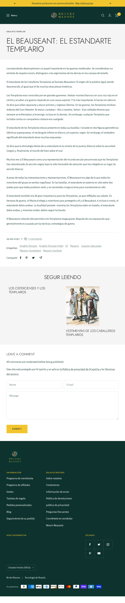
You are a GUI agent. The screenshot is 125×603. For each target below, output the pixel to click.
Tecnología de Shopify (35, 577)
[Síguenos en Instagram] (107, 544)
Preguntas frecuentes (57, 511)
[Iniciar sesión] (109, 15)
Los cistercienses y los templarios (27, 290)
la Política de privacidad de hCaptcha (80, 369)
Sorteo (10, 491)
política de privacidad (57, 505)
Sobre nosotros (54, 478)
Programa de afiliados (18, 485)
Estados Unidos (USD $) (20, 567)
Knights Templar (16, 32)
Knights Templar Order (51, 246)
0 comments (35, 239)
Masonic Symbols (52, 250)
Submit (17, 429)
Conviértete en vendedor (59, 518)
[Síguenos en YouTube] (98, 553)
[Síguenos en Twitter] (98, 544)
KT (66, 246)
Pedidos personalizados (19, 505)
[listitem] (20, 257)
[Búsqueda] (102, 15)
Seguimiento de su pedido (21, 518)
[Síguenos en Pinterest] (89, 553)
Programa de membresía (20, 478)
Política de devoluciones (59, 498)
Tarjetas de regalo (16, 498)
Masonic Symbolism (30, 250)
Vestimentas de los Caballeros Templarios (90, 333)
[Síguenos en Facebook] (89, 544)
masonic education (91, 246)
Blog (9, 511)
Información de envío (57, 491)
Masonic (74, 246)
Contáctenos (52, 485)
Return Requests (54, 525)
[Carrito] (116, 15)
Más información (84, 3)
